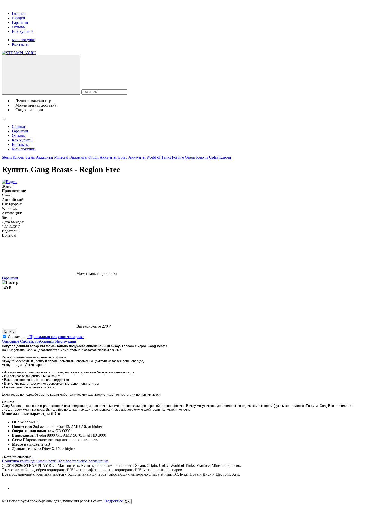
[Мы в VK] (16, 488)
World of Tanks (158, 157)
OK (127, 501)
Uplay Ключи (220, 157)
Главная (18, 13)
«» (55, 337)
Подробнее (113, 501)
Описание (10, 341)
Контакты (20, 44)
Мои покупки (23, 40)
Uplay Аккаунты (132, 157)
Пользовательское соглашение (83, 461)
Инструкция (65, 341)
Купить (9, 331)
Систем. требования (37, 341)
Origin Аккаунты (102, 157)
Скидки (18, 18)
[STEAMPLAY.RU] (19, 53)
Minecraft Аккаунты (70, 157)
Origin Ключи (196, 157)
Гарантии (20, 22)
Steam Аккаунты (39, 157)
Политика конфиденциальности (29, 461)
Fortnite (178, 157)
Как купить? (22, 31)
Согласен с (46, 337)
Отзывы (19, 27)
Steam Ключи (13, 157)
